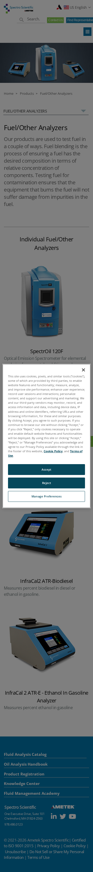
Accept (46, 469)
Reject (46, 483)
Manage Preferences (46, 496)
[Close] (83, 370)
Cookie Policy (53, 451)
